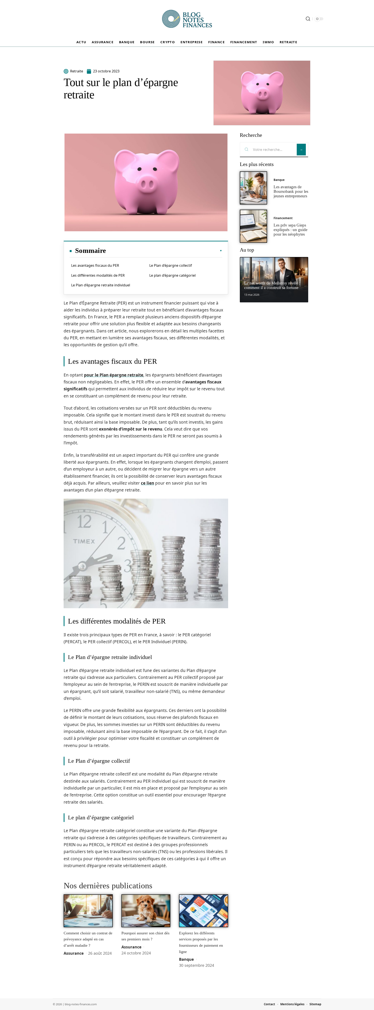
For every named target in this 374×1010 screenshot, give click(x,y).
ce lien (147, 483)
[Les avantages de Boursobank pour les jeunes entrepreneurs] (253, 188)
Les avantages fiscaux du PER (95, 265)
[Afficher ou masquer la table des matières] (164, 250)
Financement (283, 218)
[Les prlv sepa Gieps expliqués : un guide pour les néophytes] (253, 226)
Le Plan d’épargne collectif (170, 265)
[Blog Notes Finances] (187, 19)
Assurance (74, 953)
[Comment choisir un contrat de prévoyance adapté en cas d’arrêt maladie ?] (88, 911)
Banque (186, 959)
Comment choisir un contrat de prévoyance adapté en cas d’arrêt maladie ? (88, 939)
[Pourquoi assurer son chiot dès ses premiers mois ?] (146, 911)
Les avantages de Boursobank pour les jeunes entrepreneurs (291, 191)
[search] (308, 18)
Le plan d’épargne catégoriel (172, 275)
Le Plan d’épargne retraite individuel (100, 285)
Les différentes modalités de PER (98, 275)
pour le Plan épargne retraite (113, 375)
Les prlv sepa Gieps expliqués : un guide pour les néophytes (290, 229)
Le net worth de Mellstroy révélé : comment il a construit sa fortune (272, 285)
